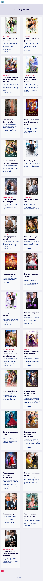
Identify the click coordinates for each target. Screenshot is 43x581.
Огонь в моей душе (10, 391)
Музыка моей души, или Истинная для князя (31, 122)
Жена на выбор (8, 514)
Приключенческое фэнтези (29, 117)
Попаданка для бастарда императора (8, 475)
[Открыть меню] (41, 2)
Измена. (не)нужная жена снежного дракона (31, 354)
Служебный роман (28, 197)
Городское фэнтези (7, 117)
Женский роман (6, 36)
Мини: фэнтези (6, 75)
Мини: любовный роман (8, 549)
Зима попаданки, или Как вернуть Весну (30, 79)
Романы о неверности (28, 158)
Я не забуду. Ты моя (31, 161)
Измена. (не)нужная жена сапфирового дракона (10, 79)
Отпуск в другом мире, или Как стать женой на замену (10, 354)
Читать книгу (7, 51)
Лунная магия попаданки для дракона (30, 393)
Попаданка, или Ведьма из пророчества (30, 434)
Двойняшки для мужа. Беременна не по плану (10, 553)
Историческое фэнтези (7, 272)
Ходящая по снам (9, 274)
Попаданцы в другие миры (29, 75)
